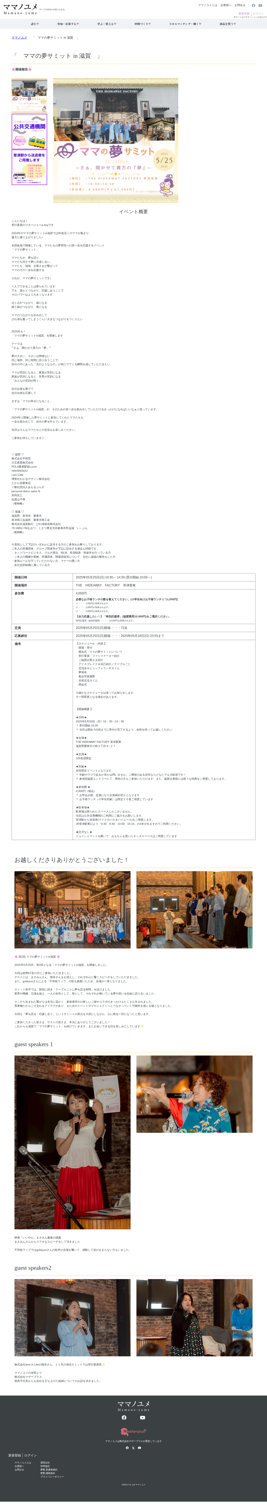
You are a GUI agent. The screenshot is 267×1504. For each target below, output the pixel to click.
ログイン (258, 13)
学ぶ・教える (106, 24)
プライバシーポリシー (52, 1476)
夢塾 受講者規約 (48, 1469)
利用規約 (45, 1466)
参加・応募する (68, 24)
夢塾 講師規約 (47, 1473)
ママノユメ (19, 37)
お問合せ (240, 5)
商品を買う (228, 24)
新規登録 (244, 13)
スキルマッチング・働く (185, 24)
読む (35, 24)
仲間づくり (142, 24)
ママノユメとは (207, 5)
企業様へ (225, 5)
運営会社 (45, 1462)
